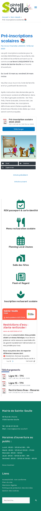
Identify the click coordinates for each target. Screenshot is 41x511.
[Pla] (20, 240)
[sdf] (20, 258)
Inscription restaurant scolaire (20, 301)
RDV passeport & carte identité (21, 210)
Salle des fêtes (21, 265)
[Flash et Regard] (20, 276)
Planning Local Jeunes (21, 247)
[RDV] (20, 203)
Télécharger (19, 129)
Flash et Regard (20, 283)
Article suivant (20, 181)
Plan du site (7, 482)
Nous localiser (8, 465)
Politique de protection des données (17, 488)
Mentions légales (9, 485)
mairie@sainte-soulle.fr (17, 429)
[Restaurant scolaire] (20, 294)
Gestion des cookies (10, 491)
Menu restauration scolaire (20, 228)
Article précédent (20, 175)
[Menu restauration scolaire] (20, 221)
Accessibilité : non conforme (14, 479)
